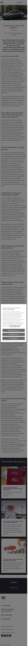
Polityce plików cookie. (15, 326)
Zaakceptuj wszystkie (13, 334)
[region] (14, 323)
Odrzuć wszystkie (13, 338)
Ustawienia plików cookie (13, 330)
